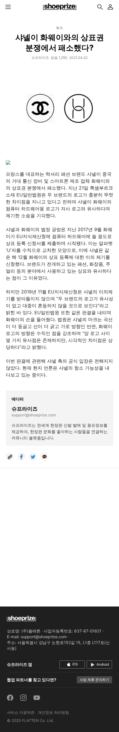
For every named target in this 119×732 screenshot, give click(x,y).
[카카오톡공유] (44, 457)
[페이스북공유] (21, 457)
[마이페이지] (110, 7)
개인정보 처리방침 (53, 712)
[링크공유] (10, 457)
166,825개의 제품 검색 (99, 6)
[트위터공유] (33, 457)
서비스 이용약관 (20, 712)
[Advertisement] (59, 533)
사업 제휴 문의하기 (94, 679)
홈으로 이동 (59, 7)
